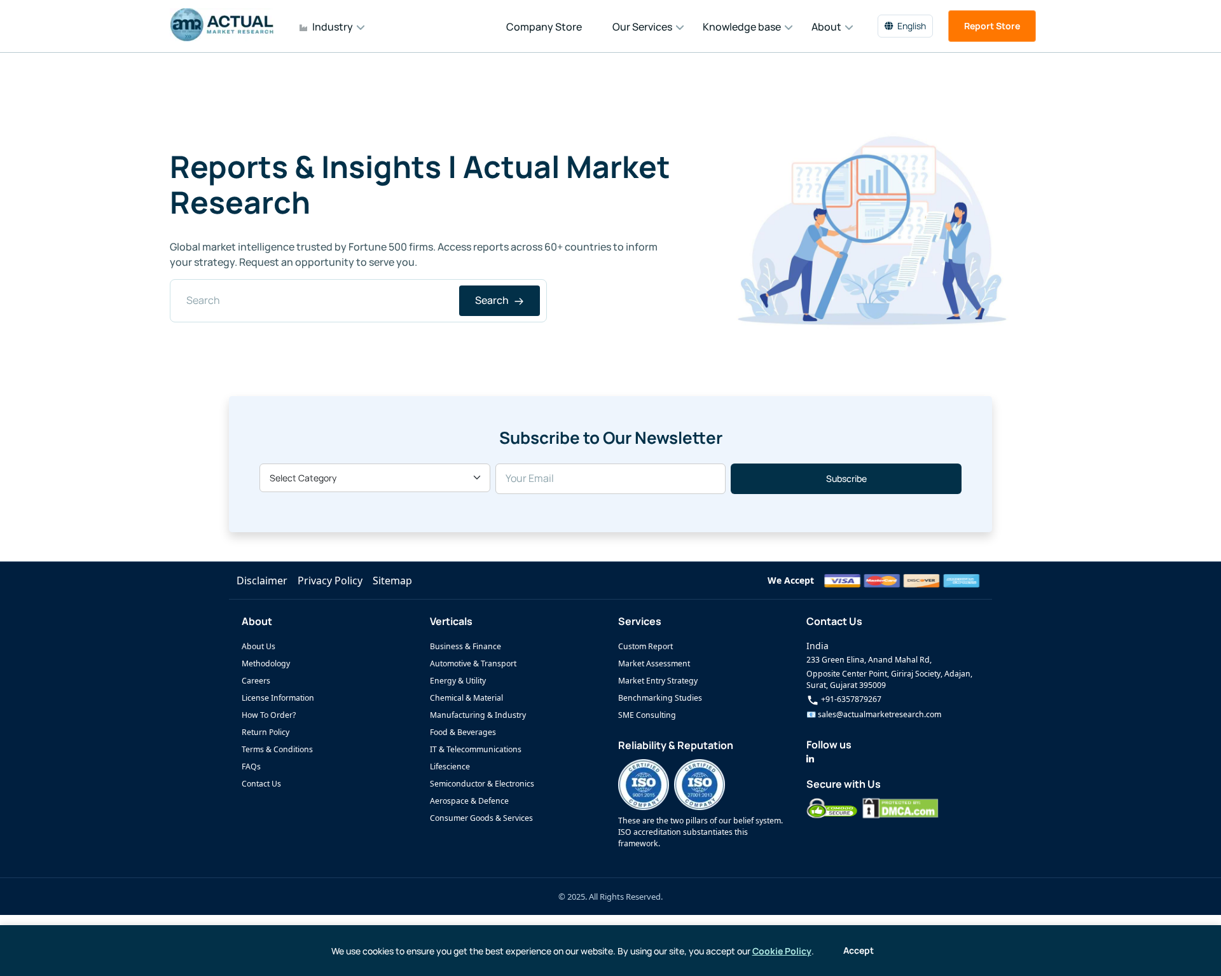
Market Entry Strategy (658, 680)
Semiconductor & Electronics (482, 783)
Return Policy (265, 732)
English (911, 26)
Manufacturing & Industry (478, 715)
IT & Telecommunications (475, 749)
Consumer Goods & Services (481, 818)
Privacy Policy (330, 580)
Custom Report (645, 646)
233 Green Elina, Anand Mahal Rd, (869, 659)
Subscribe (846, 478)
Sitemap (392, 580)
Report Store (992, 26)
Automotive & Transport (473, 663)
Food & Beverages (463, 732)
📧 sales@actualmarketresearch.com (873, 714)
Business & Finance (465, 646)
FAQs (251, 766)
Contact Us (261, 783)
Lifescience (450, 766)
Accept (858, 950)
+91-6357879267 (850, 699)
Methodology (266, 663)
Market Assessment (654, 663)
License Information (278, 697)
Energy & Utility (458, 680)
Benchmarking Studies (660, 697)
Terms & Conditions (277, 749)
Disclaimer (262, 580)
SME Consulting (647, 715)
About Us (258, 646)
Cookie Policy (781, 951)
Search (493, 300)
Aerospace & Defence (469, 800)
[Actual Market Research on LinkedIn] (810, 759)
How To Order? (269, 715)
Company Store (544, 27)
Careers (256, 680)
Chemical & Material (466, 697)
